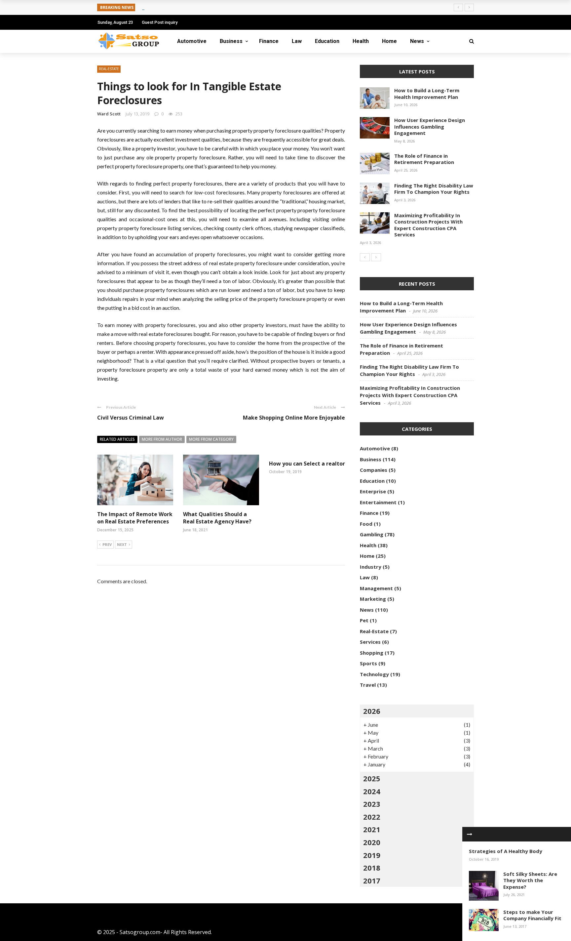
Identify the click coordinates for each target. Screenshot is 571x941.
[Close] (469, 834)
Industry (370, 566)
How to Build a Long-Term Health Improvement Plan (426, 93)
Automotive (192, 41)
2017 (371, 880)
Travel (368, 684)
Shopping (371, 652)
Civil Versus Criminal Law (130, 417)
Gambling (371, 534)
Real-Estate (109, 68)
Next (122, 544)
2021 (371, 829)
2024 (371, 791)
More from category (211, 439)
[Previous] (365, 257)
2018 (371, 868)
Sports (368, 663)
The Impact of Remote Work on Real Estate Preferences (134, 518)
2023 (371, 804)
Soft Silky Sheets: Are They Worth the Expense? (530, 880)
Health (361, 41)
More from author (162, 439)
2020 (371, 842)
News (417, 41)
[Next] (376, 257)
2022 (371, 817)
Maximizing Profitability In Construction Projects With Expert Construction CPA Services (428, 225)
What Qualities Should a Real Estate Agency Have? (217, 518)
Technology (374, 674)
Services (370, 641)
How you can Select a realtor (307, 463)
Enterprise (373, 491)
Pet (364, 620)
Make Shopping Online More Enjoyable (294, 417)
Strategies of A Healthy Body (505, 851)
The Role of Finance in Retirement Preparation (424, 159)
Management (376, 588)
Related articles (117, 439)
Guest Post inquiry (159, 22)
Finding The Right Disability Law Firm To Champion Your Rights (433, 188)
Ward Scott (109, 114)
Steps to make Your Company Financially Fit (532, 915)
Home (389, 41)
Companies (373, 470)
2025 (371, 778)
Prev (107, 544)
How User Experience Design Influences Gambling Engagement (429, 126)
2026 (371, 711)
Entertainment (378, 502)
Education (327, 41)
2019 (371, 855)
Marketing (373, 598)
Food (366, 523)
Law (297, 41)
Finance (269, 41)
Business (231, 41)
